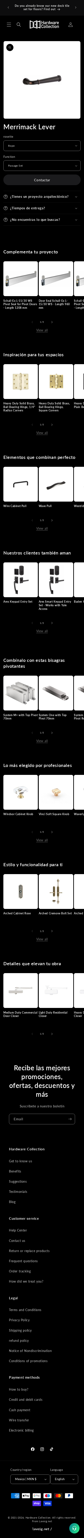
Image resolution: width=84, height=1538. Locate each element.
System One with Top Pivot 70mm (53, 716)
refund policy (19, 1340)
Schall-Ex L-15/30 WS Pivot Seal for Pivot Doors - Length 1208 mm (20, 304)
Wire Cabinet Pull (14, 506)
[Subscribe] (70, 1119)
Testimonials (18, 1192)
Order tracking (20, 1271)
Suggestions (18, 1181)
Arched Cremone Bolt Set (55, 913)
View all (42, 330)
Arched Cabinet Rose (17, 913)
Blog (12, 1202)
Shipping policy (20, 1330)
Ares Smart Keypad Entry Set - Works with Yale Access (55, 605)
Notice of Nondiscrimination (30, 1351)
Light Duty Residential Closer (53, 1014)
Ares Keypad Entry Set (17, 601)
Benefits (15, 1171)
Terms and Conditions (25, 1310)
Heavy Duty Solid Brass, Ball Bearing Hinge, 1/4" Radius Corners (19, 407)
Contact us (17, 1241)
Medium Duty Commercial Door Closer (20, 1014)
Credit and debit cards (25, 1399)
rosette (8, 136)
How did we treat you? (26, 1281)
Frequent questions (23, 1261)
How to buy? (18, 1389)
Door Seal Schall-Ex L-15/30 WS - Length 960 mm (54, 304)
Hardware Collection (38, 1517)
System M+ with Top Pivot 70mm (20, 716)
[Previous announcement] (8, 7)
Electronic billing (21, 1430)
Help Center (18, 1230)
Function (9, 156)
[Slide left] (32, 322)
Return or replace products (29, 1251)
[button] (9, 25)
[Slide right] (52, 322)
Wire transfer (19, 1420)
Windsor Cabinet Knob (18, 814)
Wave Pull (45, 506)
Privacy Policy (19, 1320)
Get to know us (20, 1161)
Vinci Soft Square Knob (54, 814)
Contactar (42, 180)
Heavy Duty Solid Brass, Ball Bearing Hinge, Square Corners (54, 407)
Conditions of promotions (28, 1361)
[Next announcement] (76, 7)
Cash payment (19, 1410)
